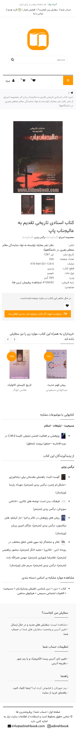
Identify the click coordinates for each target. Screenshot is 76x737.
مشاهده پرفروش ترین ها (27, 282)
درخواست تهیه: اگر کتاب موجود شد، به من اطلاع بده (36, 314)
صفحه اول (54, 712)
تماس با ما (38, 13)
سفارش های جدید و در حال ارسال (30, 624)
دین (55, 588)
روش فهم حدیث (56, 385)
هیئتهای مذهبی (25, 593)
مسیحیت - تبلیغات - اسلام (59, 425)
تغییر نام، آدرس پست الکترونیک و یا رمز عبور (42, 658)
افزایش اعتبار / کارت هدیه (21, 9)
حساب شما (65, 10)
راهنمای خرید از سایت (54, 692)
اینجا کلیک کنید (22, 688)
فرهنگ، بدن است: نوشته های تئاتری (39, 501)
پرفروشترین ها (24, 712)
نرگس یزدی (40, 237)
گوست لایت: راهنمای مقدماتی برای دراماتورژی (34, 477)
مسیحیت (8, 588)
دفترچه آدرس (59, 663)
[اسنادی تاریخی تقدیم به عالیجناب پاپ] (48, 204)
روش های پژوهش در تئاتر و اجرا (42, 517)
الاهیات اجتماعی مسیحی (50, 593)
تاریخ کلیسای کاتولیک (19, 385)
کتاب (63, 588)
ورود (8, 81)
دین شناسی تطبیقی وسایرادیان (33, 588)
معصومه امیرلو (66, 237)
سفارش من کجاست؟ (48, 10)
